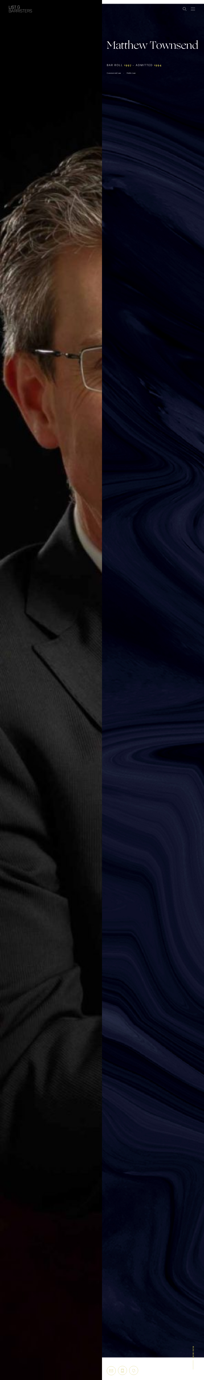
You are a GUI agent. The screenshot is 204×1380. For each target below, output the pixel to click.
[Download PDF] (133, 1370)
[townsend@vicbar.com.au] (111, 1370)
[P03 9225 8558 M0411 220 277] (122, 1370)
